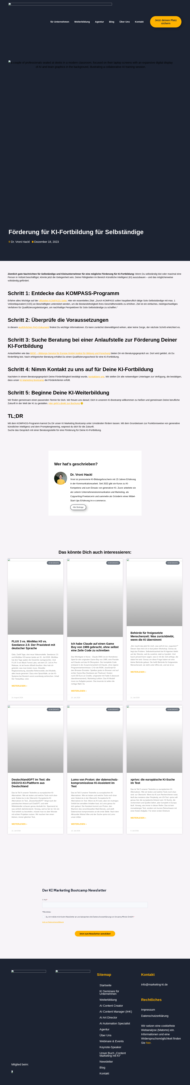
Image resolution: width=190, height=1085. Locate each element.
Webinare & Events (112, 1041)
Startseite (105, 985)
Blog (111, 21)
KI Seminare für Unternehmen (109, 992)
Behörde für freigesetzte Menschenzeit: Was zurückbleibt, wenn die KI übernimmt (152, 636)
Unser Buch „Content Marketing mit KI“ (113, 1054)
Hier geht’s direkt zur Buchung (64, 403)
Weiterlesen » (19, 686)
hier (148, 1042)
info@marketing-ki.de (154, 984)
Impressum (148, 1009)
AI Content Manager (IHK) (116, 1011)
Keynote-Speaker (110, 1047)
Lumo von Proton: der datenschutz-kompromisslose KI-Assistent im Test (94, 783)
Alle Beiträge (78, 507)
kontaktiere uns (96, 376)
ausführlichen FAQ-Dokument (33, 327)
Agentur (99, 21)
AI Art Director (108, 1017)
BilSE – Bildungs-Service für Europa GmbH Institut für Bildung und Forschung (70, 353)
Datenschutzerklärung (154, 1015)
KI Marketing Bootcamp (32, 380)
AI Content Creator (111, 1005)
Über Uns (124, 21)
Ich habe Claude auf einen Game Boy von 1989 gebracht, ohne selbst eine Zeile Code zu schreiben (95, 647)
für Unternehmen (59, 21)
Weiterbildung (82, 21)
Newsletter (106, 1061)
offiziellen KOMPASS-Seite (53, 300)
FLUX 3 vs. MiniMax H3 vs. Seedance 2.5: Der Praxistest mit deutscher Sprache (33, 645)
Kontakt (139, 21)
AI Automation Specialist (115, 1023)
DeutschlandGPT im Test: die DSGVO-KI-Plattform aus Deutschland (31, 783)
